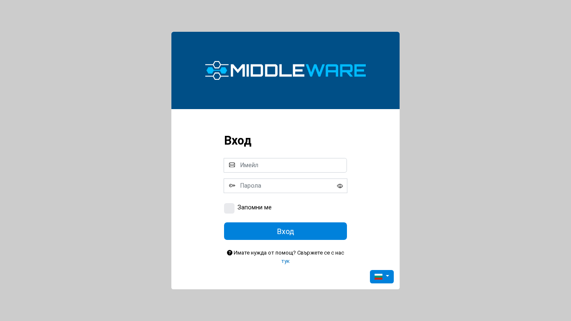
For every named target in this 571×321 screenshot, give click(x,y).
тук (285, 261)
